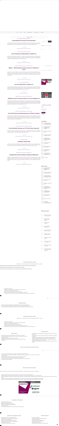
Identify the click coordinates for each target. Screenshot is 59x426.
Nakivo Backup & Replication (29, 164)
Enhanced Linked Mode (21, 62)
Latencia (27, 93)
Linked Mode (28, 62)
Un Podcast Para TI (29, 32)
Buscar (50, 41)
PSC (30, 62)
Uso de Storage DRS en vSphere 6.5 (23, 84)
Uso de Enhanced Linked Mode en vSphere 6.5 (23, 53)
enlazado (24, 62)
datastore (22, 93)
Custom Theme (29, 48)
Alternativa (20, 149)
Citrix (19, 48)
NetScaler (31, 136)
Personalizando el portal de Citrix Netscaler (24, 40)
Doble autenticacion (28, 136)
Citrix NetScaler (21, 48)
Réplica (29, 149)
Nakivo (25, 164)
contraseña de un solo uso (23, 136)
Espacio (25, 93)
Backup (22, 149)
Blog (17, 32)
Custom (24, 48)
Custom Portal (26, 48)
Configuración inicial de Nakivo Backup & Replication (23, 154)
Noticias (42, 32)
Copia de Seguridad (26, 149)
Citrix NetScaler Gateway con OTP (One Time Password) (24, 128)
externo (26, 62)
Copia (23, 149)
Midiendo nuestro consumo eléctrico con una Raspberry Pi (24, 98)
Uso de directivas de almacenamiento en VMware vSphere (24, 113)
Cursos (21, 32)
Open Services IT (36, 32)
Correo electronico (43, 109)
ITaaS (24, 32)
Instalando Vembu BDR (24, 141)
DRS (23, 93)
